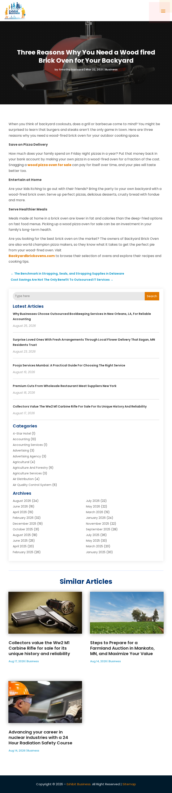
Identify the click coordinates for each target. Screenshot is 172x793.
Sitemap (129, 784)
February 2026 (23, 518)
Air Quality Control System (32, 485)
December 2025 (24, 524)
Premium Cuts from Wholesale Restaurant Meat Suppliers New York (64, 386)
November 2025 (97, 524)
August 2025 (22, 535)
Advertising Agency (27, 456)
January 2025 (96, 552)
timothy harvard (71, 69)
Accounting (21, 439)
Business (111, 69)
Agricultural (21, 462)
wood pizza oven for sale (49, 164)
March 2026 (94, 512)
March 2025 (94, 546)
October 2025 (23, 529)
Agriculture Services (27, 473)
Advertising (21, 450)
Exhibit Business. (79, 784)
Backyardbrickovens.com (32, 255)
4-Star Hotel (22, 433)
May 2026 (93, 506)
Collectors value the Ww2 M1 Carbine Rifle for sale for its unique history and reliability (80, 406)
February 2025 (23, 552)
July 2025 (92, 535)
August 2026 (22, 501)
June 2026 (20, 506)
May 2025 (93, 541)
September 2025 (98, 529)
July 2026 (93, 501)
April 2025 (20, 546)
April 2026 (20, 512)
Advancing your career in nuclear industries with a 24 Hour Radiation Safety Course (40, 737)
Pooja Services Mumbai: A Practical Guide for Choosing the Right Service (69, 365)
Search (152, 296)
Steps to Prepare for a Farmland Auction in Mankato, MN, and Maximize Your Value (122, 648)
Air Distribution (23, 479)
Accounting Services (28, 445)
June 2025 (20, 541)
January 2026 (96, 518)
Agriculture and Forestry (30, 468)
